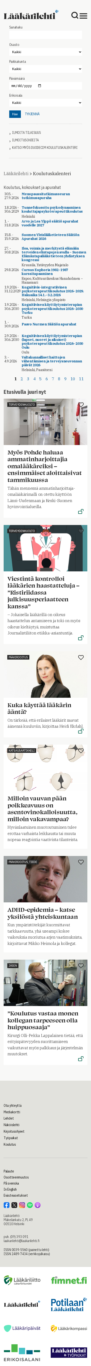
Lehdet (9, 1118)
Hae (15, 114)
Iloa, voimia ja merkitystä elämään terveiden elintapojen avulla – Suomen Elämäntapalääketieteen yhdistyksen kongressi (54, 254)
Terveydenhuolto (22, 405)
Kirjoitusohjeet (14, 1131)
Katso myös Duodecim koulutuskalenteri (45, 148)
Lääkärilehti (16, 173)
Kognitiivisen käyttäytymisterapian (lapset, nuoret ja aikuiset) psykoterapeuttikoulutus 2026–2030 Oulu (52, 342)
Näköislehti (11, 1125)
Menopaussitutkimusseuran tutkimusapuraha (46, 196)
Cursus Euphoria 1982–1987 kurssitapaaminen (45, 272)
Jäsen (13, 965)
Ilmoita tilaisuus (26, 133)
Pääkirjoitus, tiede (23, 862)
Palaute (9, 1171)
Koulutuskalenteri (52, 173)
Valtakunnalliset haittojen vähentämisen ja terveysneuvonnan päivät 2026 (52, 361)
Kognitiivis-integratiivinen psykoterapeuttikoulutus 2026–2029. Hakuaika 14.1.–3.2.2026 (53, 291)
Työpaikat (11, 1138)
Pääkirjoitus (18, 657)
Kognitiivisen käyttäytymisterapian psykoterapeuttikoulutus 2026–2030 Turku (52, 308)
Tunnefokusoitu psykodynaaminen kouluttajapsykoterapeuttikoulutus (52, 209)
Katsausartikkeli (22, 750)
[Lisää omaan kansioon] (81, 405)
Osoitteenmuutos (16, 1177)
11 (81, 378)
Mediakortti (12, 1112)
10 (73, 378)
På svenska (11, 1183)
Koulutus (10, 1144)
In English (10, 1189)
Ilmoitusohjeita (25, 140)
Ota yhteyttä (13, 1105)
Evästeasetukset (16, 1195)
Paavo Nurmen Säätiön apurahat (49, 324)
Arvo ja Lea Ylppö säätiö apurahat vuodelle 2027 (50, 223)
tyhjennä (32, 114)
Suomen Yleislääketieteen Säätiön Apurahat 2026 (50, 237)
